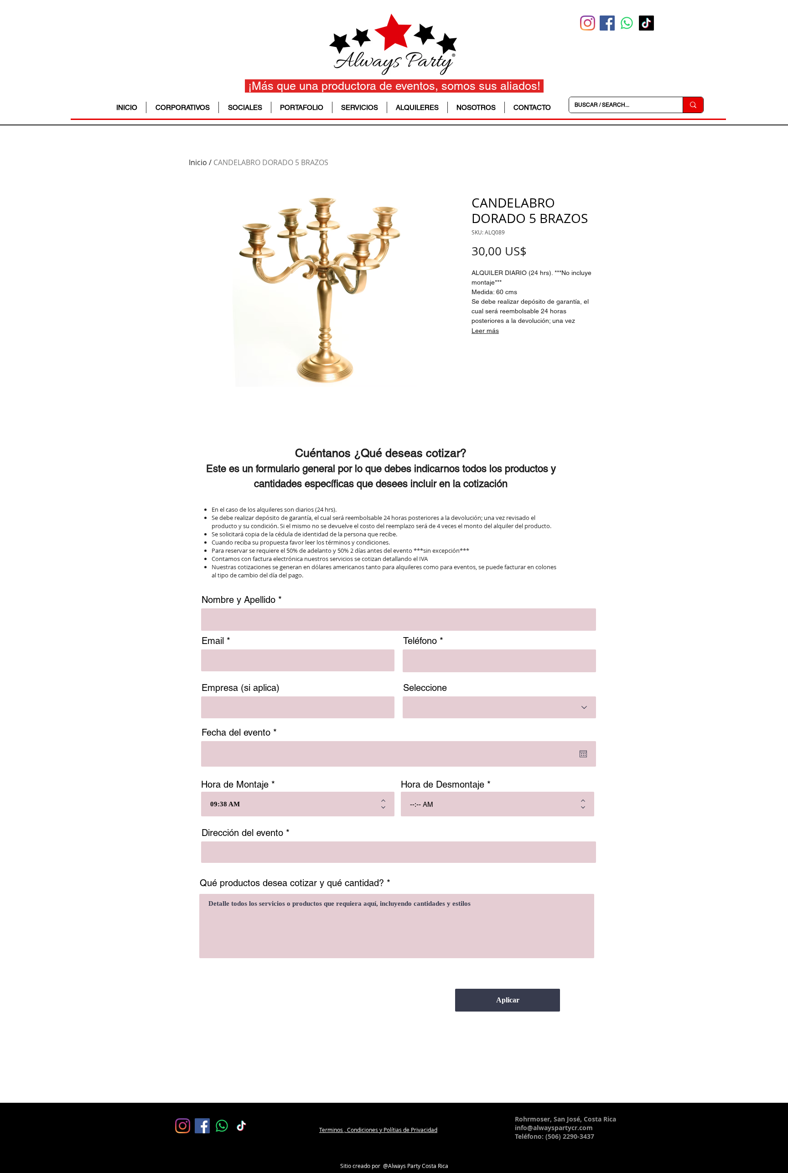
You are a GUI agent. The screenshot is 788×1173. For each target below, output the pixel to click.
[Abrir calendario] (583, 754)
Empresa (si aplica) (241, 687)
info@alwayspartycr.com (554, 1127)
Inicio (198, 162)
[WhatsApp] (626, 23)
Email (213, 640)
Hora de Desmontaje (442, 784)
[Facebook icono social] (607, 23)
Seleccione (425, 687)
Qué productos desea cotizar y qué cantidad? (292, 883)
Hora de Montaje (235, 784)
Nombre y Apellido (238, 599)
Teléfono (420, 640)
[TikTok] (646, 23)
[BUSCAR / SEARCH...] (693, 105)
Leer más (485, 330)
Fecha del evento (241, 732)
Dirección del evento (242, 832)
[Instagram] (587, 23)
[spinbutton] (291, 804)
